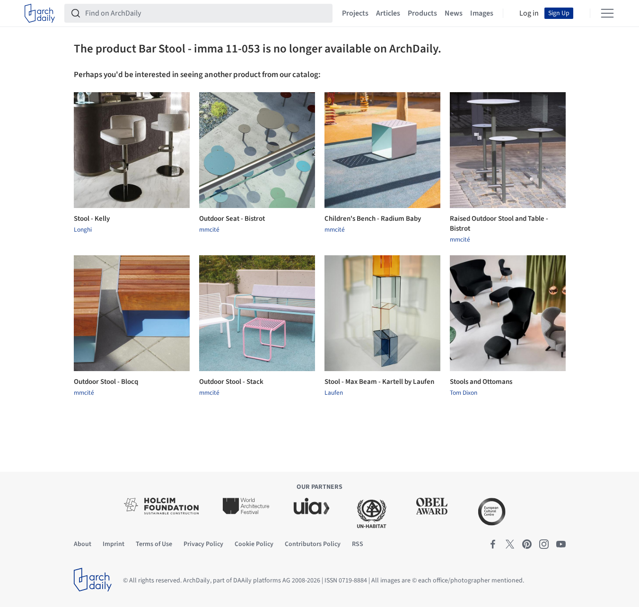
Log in (529, 13)
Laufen (333, 393)
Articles (388, 13)
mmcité (209, 230)
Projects (355, 13)
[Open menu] (607, 13)
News (454, 13)
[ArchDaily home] (40, 13)
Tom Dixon (463, 393)
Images (481, 13)
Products (422, 13)
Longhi (83, 230)
